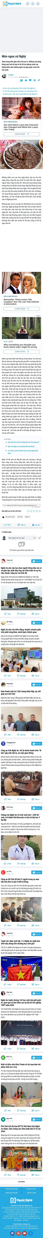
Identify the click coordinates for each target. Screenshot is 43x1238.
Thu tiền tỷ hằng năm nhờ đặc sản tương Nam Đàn (20, 91)
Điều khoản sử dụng (11, 1189)
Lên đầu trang (31, 1193)
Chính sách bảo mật (12, 1193)
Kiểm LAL (9, 1056)
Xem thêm (21, 1182)
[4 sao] (37, 511)
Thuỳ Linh (9, 992)
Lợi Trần (8, 871)
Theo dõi (37, 561)
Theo (21, 506)
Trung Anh (9, 560)
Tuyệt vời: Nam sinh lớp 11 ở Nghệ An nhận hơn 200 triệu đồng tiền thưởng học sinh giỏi (20, 942)
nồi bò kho (19, 517)
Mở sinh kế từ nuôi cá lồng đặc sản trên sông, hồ (23, 442)
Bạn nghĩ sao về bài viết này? (11, 511)
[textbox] (21, 537)
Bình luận (7, 532)
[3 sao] (34, 511)
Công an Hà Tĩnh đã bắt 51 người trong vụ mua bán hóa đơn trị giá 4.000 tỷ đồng (20, 880)
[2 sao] (31, 511)
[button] (35, 614)
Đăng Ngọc (9, 683)
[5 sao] (39, 511)
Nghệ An (27, 517)
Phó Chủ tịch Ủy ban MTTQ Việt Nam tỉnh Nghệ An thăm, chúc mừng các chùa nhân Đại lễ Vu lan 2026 (21, 1128)
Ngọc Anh (9, 1118)
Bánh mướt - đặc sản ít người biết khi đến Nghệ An (20, 94)
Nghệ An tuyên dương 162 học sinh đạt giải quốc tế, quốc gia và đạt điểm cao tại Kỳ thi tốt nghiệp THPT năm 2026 (21, 1002)
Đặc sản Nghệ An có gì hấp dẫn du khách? (21, 446)
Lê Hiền (10, 75)
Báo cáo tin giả (31, 1189)
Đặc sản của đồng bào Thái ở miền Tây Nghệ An (19, 88)
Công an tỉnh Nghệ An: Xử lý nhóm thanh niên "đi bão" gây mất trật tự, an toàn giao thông (21, 751)
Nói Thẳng (9, 622)
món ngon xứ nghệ (10, 517)
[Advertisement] (21, 29)
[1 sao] (28, 511)
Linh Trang (9, 807)
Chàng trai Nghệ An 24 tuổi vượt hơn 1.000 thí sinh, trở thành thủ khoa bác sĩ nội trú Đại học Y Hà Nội (20, 817)
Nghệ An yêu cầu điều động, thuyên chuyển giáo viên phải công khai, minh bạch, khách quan (21, 630)
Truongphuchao (10, 742)
